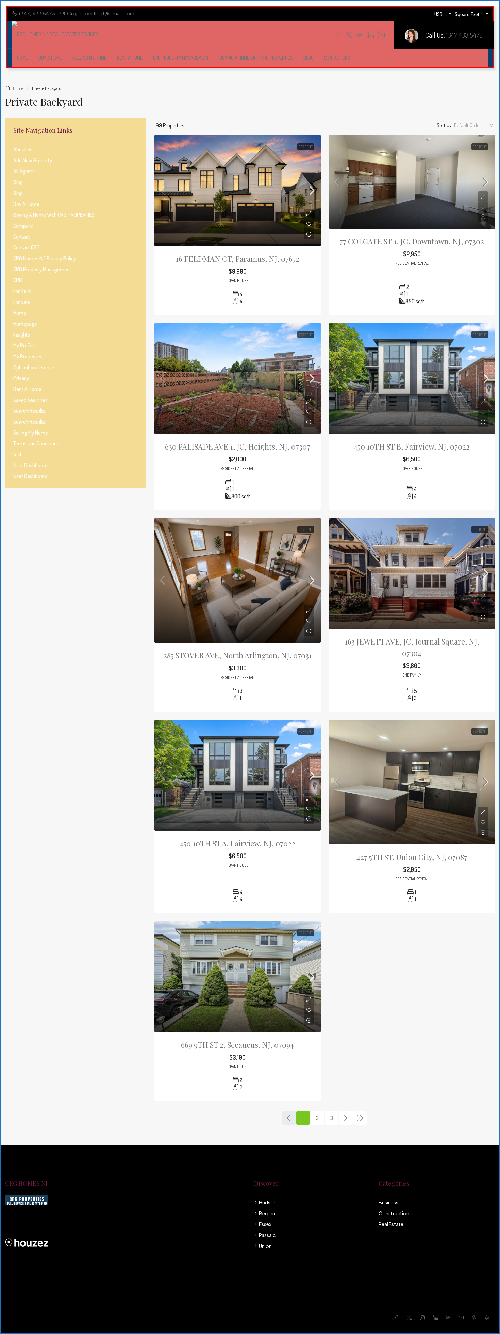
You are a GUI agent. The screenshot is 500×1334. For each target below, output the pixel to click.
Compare (23, 225)
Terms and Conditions (36, 443)
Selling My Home (89, 58)
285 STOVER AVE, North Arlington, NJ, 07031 (237, 655)
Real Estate (391, 1224)
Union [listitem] (265, 1246)
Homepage (25, 323)
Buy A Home (50, 58)
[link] (237, 190)
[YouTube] (462, 1318)
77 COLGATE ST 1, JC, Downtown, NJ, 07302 (411, 241)
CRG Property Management (181, 58)
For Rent (306, 147)
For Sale (21, 301)
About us (22, 149)
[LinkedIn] (436, 1318)
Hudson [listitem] (268, 1202)
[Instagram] (424, 1318)
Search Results (29, 410)
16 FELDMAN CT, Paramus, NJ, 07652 (237, 259)
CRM (17, 280)
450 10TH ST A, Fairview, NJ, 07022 (237, 843)
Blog (308, 58)
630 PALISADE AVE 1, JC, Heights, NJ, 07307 (237, 446)
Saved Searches (30, 399)
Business (388, 1202)
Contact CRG (337, 58)
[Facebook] (398, 1318)
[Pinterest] (475, 1318)
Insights (21, 334)
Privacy (21, 378)
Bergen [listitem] (267, 1213)
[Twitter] (411, 1318)
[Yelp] (488, 1318)
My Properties (28, 356)
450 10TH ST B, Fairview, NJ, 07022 (412, 446)
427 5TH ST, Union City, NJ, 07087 (411, 857)
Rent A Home (130, 58)
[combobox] (473, 125)
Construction (394, 1213)
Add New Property (32, 160)
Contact (21, 236)
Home (22, 58)
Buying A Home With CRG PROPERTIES (256, 58)
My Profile (23, 345)
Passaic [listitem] (267, 1235)
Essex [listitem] (265, 1224)
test (17, 454)
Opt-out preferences (35, 367)
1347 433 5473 (464, 34)
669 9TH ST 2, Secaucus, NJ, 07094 (237, 1045)
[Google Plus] (449, 1318)
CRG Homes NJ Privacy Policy (44, 258)
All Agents (24, 171)
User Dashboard (30, 465)
